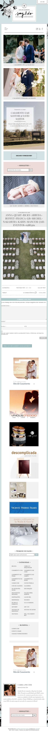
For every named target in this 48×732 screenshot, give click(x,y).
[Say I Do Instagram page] (37, 29)
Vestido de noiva (29, 609)
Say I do (26, 607)
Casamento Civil (17, 570)
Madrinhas (15, 600)
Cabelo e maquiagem (28, 566)
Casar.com (15, 583)
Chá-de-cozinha (17, 586)
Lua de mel (27, 597)
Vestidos (15, 614)
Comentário (5, 305)
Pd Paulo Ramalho (15, 603)
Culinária (27, 586)
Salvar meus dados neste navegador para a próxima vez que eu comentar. (22, 334)
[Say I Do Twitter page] (40, 29)
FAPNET (38, 728)
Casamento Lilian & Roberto (17, 346)
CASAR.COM (15, 628)
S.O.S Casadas (28, 602)
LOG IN (42, 2)
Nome (3, 321)
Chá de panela (29, 583)
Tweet (4, 292)
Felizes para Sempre (28, 593)
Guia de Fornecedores (19, 633)
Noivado (27, 600)
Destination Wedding (16, 593)
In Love (43, 292)
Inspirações (16, 597)
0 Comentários (28, 292)
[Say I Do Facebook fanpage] (42, 29)
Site (25, 326)
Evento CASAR (16, 631)
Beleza (14, 566)
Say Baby (14, 607)
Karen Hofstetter (22, 728)
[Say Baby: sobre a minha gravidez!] (24, 190)
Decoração (28, 588)
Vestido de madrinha (15, 610)
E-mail (3, 326)
